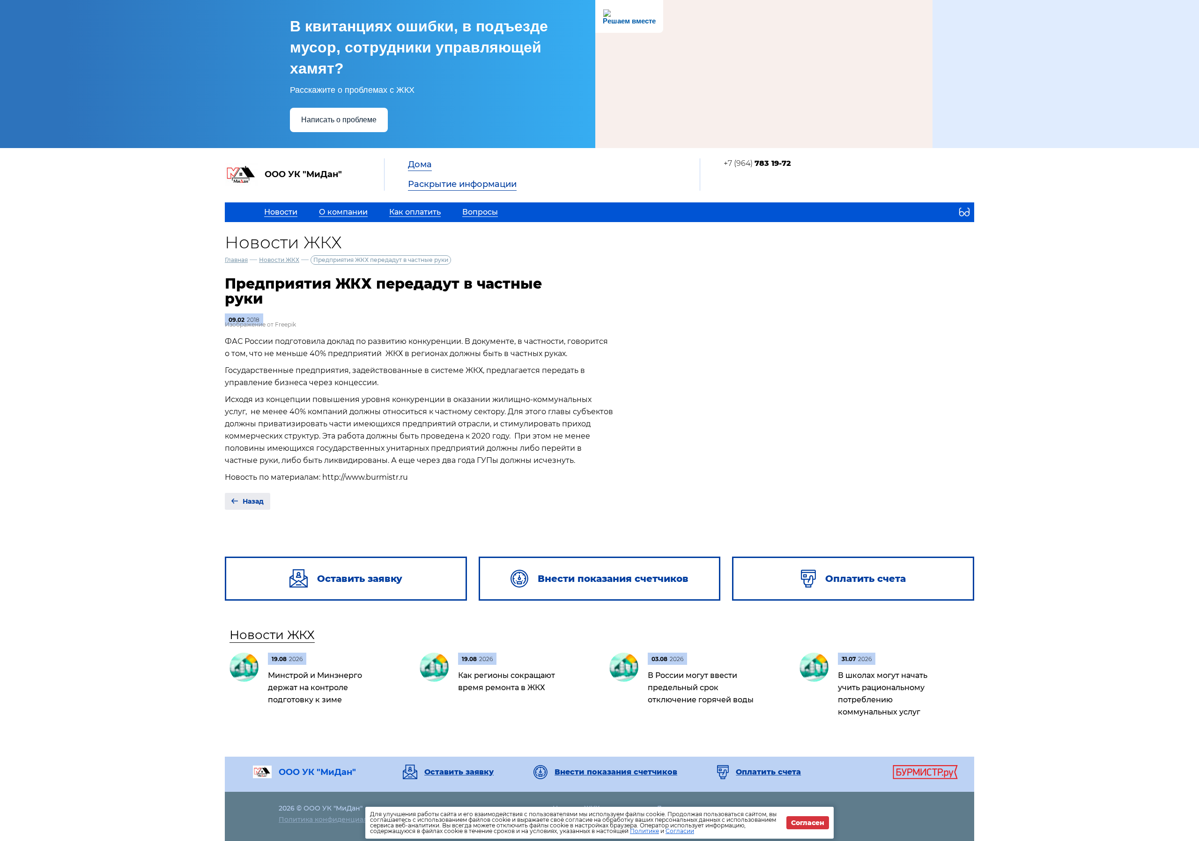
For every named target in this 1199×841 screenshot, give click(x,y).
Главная (236, 259)
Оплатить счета (768, 772)
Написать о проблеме (339, 120)
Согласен (807, 823)
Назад (253, 501)
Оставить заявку (459, 772)
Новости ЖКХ (279, 259)
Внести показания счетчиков (616, 772)
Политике (644, 830)
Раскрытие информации (462, 184)
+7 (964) (757, 163)
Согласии (680, 830)
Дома (420, 164)
